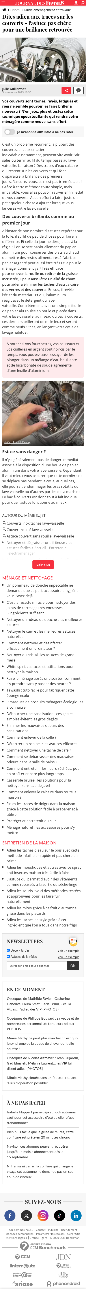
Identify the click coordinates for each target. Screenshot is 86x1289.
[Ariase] (22, 1283)
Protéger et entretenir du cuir (31, 820)
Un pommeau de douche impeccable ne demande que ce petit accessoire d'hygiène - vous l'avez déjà (43, 590)
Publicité (53, 1229)
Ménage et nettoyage (27, 578)
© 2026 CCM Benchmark (65, 1237)
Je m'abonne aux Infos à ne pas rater (45, 132)
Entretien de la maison (29, 843)
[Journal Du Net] (63, 1257)
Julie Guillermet (14, 89)
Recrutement (69, 1229)
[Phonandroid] (63, 1284)
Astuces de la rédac (23, 956)
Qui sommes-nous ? (21, 1229)
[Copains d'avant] (22, 1275)
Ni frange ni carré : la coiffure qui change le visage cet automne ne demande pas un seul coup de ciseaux (40, 1172)
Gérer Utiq (73, 1233)
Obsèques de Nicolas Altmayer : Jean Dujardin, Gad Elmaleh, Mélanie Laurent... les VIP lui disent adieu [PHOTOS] (43, 1063)
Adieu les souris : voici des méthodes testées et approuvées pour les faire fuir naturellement (44, 896)
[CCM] (22, 1257)
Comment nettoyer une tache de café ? (39, 750)
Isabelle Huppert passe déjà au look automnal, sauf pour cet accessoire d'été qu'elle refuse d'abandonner (42, 1118)
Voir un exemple (68, 951)
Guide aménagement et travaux (47, 10)
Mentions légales (16, 1237)
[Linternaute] (22, 1266)
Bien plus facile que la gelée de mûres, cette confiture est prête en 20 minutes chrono (40, 1134)
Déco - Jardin (19, 950)
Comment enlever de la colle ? (31, 737)
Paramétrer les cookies (50, 1233)
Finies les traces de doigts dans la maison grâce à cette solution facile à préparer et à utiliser (42, 809)
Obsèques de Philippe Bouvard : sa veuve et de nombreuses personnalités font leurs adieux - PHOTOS (43, 1024)
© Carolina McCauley (17, 442)
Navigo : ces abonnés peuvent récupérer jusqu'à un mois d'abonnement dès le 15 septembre (38, 1152)
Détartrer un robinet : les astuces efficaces (42, 743)
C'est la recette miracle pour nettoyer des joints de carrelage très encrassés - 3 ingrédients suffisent (41, 607)
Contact (40, 1229)
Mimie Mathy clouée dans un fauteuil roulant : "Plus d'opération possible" (42, 1080)
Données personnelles (20, 1233)
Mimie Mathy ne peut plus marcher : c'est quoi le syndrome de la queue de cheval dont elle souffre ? (43, 1043)
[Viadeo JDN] (63, 1275)
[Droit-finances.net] (63, 1266)
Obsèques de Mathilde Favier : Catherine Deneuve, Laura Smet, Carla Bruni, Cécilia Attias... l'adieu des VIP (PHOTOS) (39, 1004)
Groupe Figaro (38, 1237)
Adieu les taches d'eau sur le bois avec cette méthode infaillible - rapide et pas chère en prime (43, 855)
